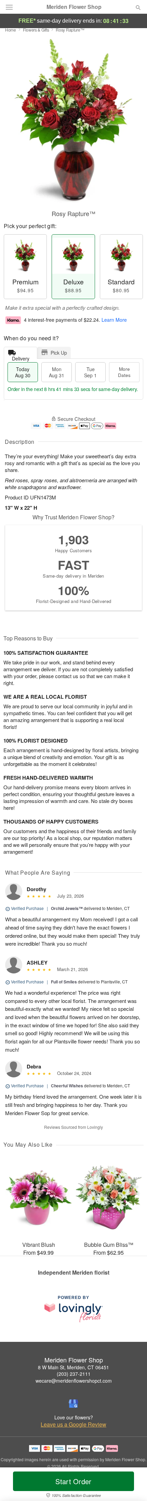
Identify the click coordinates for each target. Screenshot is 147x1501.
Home (10, 30)
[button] (132, 1485)
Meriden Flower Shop (74, 7)
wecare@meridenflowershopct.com (74, 1380)
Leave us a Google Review (73, 1424)
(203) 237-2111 (74, 1373)
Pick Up (59, 352)
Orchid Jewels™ (67, 908)
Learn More (114, 319)
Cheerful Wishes (67, 1086)
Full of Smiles (64, 982)
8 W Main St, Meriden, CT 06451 (73, 1367)
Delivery (20, 357)
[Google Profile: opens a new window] (73, 1403)
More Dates (124, 372)
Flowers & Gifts (36, 30)
